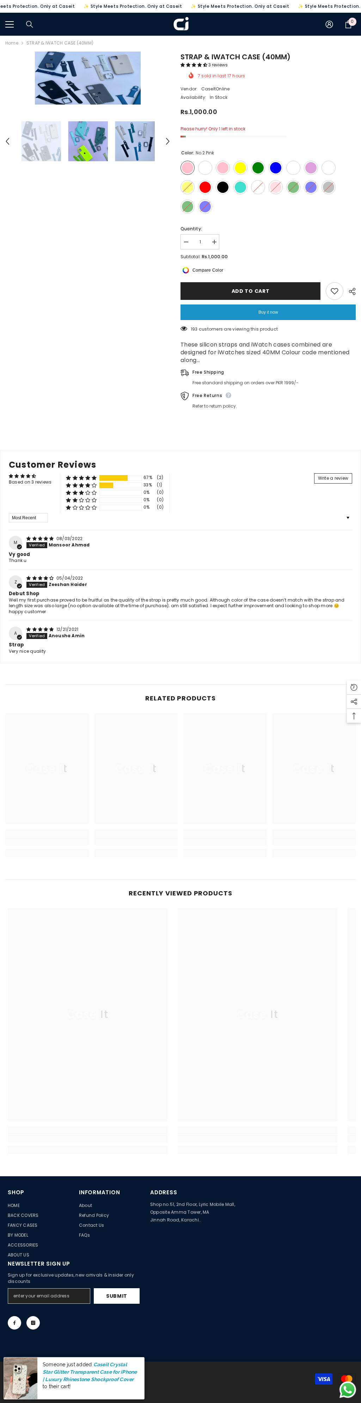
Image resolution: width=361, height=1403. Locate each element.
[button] (194, 65)
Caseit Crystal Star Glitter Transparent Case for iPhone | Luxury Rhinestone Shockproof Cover (90, 1372)
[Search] (29, 24)
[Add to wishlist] (334, 291)
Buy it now (268, 312)
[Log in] (329, 24)
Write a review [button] (333, 478)
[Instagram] (33, 1323)
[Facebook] (14, 1323)
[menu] (9, 24)
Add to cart (251, 291)
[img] (40, 538)
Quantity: (191, 229)
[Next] (168, 141)
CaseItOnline (215, 89)
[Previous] (7, 141)
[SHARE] (349, 291)
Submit (116, 1296)
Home (11, 43)
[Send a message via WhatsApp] (347, 1389)
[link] (47, 841)
